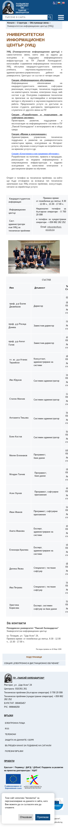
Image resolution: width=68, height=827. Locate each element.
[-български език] (59, 3)
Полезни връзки (14, 751)
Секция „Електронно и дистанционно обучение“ (31, 663)
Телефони (10, 734)
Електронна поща (15, 723)
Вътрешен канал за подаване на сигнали (28, 745)
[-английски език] (63, 3)
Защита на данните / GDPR (19, 740)
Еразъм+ (8, 767)
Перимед (19, 767)
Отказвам (26, 817)
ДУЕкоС (37, 767)
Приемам (43, 817)
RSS (7, 729)
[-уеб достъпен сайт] (54, 3)
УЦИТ (34, 770)
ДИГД (28, 767)
